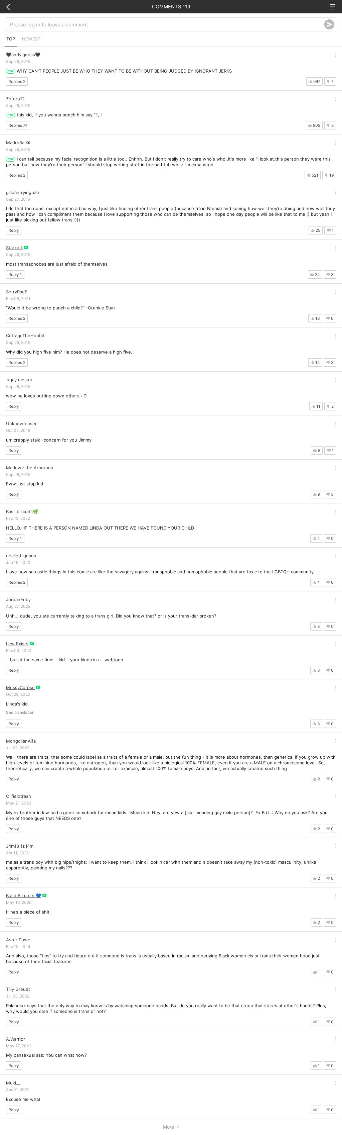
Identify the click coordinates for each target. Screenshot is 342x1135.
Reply (13, 230)
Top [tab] (10, 38)
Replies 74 (18, 125)
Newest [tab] (31, 38)
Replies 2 (16, 81)
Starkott (14, 247)
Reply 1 (15, 274)
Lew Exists (17, 643)
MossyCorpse (20, 687)
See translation (20, 712)
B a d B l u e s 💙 (23, 895)
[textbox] (167, 24)
